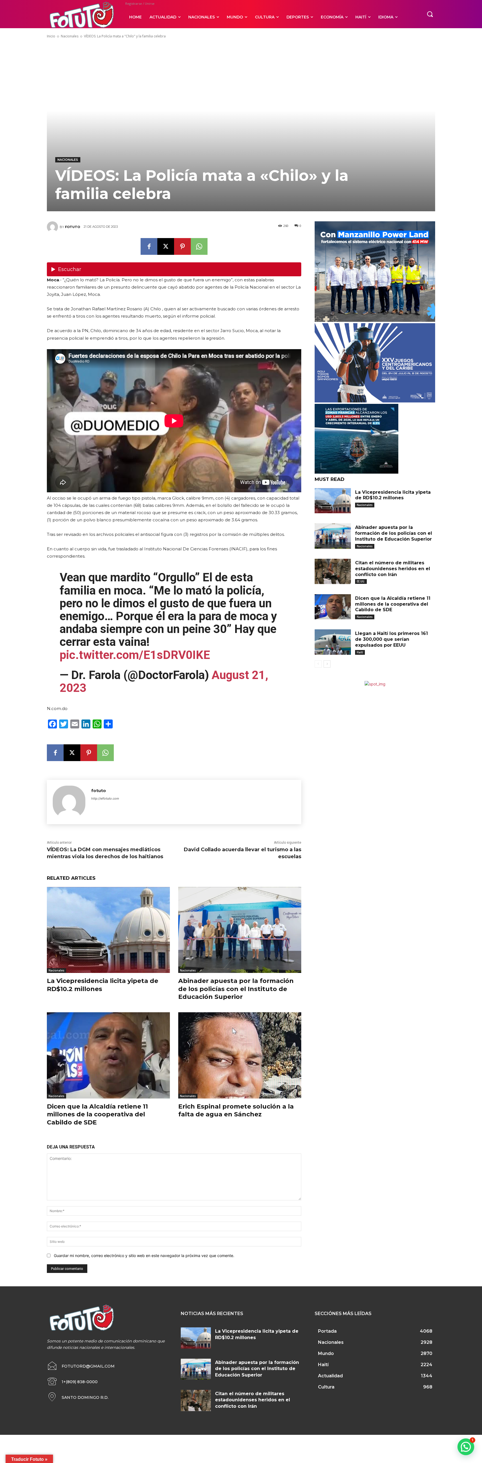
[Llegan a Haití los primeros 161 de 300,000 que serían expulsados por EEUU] (333, 642)
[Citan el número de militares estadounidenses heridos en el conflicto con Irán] (333, 571)
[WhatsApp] (199, 246)
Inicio (51, 36)
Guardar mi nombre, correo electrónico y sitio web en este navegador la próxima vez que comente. (144, 1255)
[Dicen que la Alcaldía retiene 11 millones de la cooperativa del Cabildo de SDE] (108, 1055)
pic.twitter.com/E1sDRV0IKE (135, 655)
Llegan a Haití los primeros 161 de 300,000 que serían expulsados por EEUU (391, 639)
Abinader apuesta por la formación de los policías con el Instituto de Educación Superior (236, 989)
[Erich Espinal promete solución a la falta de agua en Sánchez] (239, 1055)
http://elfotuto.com (105, 798)
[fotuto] (53, 226)
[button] (430, 14)
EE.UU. (361, 581)
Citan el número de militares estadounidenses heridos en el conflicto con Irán (392, 568)
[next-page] (327, 664)
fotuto (72, 227)
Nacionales (69, 36)
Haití (360, 652)
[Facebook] (149, 246)
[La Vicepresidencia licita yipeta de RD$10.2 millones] (108, 930)
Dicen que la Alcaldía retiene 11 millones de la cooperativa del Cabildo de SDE (97, 1114)
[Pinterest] (182, 246)
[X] (165, 246)
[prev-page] (318, 664)
